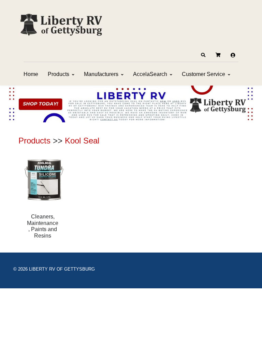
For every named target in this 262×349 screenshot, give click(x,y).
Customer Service (203, 74)
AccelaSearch (150, 74)
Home (31, 74)
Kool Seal (82, 140)
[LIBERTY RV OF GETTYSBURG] (61, 23)
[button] (203, 55)
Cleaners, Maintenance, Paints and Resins (42, 226)
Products (58, 74)
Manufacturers (101, 74)
